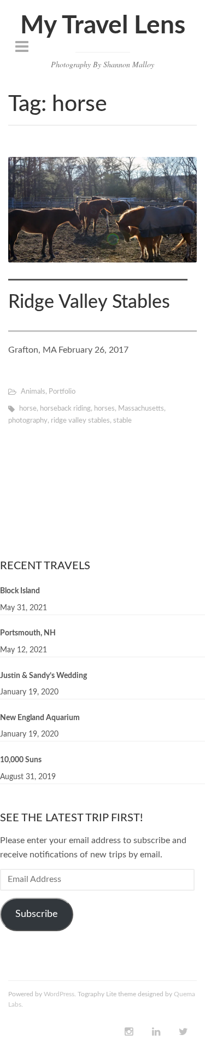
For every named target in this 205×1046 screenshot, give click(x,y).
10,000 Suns (21, 760)
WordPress (59, 994)
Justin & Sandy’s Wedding (43, 676)
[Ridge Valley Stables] (102, 210)
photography (28, 420)
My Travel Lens (102, 25)
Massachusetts (141, 408)
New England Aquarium (40, 718)
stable (122, 420)
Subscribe (36, 914)
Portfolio (62, 391)
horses (104, 408)
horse (28, 408)
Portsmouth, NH (28, 633)
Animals (33, 391)
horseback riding (65, 408)
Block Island (20, 591)
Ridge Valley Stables (89, 302)
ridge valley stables (80, 420)
